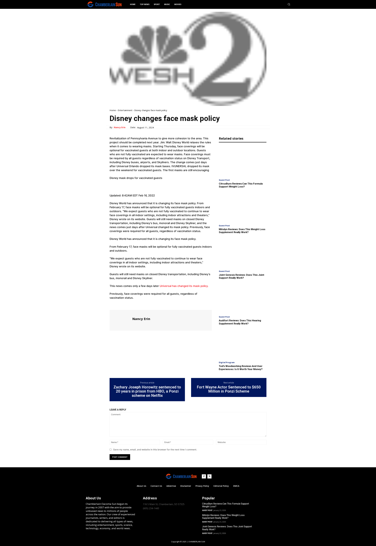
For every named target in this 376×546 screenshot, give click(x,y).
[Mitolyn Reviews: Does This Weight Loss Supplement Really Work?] (242, 207)
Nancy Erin (119, 127)
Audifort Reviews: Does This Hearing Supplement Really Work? (240, 322)
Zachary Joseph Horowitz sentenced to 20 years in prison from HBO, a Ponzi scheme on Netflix (147, 391)
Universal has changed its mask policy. (184, 285)
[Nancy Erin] (120, 320)
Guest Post (224, 180)
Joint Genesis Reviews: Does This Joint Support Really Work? (241, 276)
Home (113, 110)
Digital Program (227, 362)
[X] (119, 304)
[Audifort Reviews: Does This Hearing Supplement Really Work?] (242, 298)
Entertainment (125, 110)
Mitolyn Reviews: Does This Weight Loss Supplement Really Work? (242, 231)
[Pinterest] (126, 304)
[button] (289, 4)
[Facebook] (112, 304)
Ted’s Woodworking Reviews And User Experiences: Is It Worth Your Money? (240, 367)
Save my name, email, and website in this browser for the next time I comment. (155, 449)
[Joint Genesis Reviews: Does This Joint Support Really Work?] (242, 252)
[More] (140, 304)
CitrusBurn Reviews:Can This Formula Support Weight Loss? (241, 185)
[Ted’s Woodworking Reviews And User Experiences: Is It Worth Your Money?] (242, 344)
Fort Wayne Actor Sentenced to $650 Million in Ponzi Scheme (229, 389)
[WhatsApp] (133, 304)
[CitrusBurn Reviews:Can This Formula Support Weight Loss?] (242, 161)
